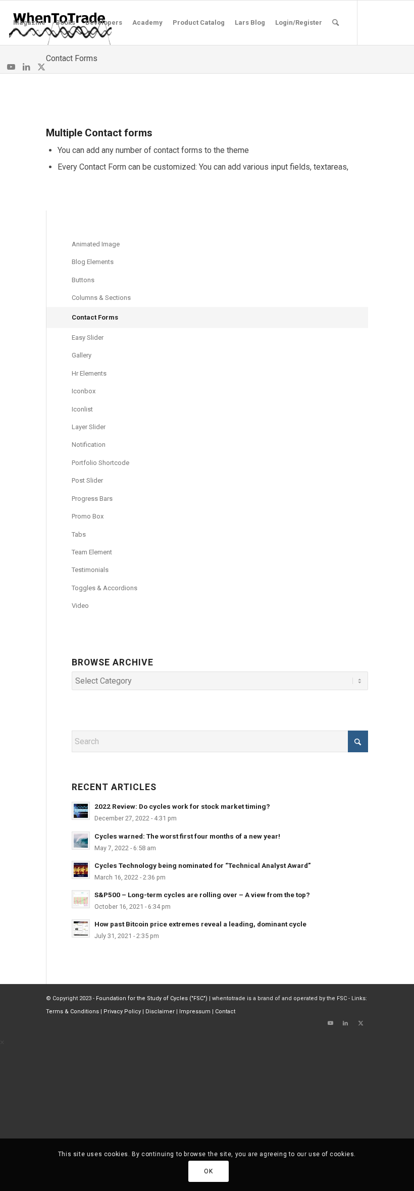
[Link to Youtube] (11, 66)
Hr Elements (89, 373)
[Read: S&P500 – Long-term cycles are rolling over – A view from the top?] (81, 899)
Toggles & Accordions (104, 588)
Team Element (92, 552)
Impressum (195, 1011)
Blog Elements (93, 262)
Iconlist (82, 409)
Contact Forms (71, 58)
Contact (225, 1011)
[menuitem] (29, 23)
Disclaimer (160, 1011)
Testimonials (90, 570)
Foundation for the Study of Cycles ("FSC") (152, 998)
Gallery (81, 355)
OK (208, 1171)
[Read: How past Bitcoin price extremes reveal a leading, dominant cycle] (81, 928)
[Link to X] (41, 66)
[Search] (335, 23)
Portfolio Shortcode (100, 463)
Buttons (83, 280)
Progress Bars (92, 498)
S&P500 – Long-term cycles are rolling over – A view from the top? (202, 895)
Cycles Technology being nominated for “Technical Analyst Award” (202, 865)
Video (80, 605)
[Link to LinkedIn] (26, 66)
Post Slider (87, 480)
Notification (89, 444)
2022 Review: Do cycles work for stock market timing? (182, 806)
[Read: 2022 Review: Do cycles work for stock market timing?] (81, 811)
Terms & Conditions (72, 1011)
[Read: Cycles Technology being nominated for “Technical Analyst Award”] (81, 870)
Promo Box (88, 516)
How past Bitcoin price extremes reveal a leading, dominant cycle (200, 924)
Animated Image (96, 244)
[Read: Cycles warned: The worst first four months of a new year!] (81, 841)
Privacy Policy (122, 1011)
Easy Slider (88, 337)
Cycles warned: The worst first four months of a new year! (187, 836)
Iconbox (83, 391)
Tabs (79, 534)
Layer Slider (89, 427)
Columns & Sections (101, 297)
